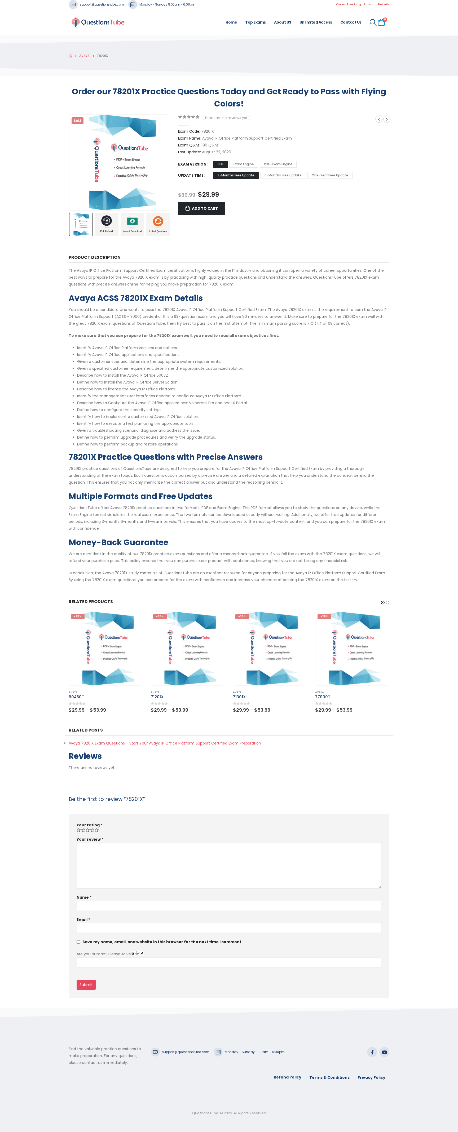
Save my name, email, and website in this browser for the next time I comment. (162, 941)
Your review (90, 839)
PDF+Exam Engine (278, 164)
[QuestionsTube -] (98, 22)
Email (83, 919)
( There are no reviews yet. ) (226, 117)
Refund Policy (287, 1077)
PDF (220, 164)
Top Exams (255, 22)
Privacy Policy (371, 1077)
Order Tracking (348, 4)
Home (231, 22)
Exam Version (192, 164)
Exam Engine (244, 164)
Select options (134, 620)
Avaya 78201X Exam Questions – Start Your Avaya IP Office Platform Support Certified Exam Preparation (165, 743)
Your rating (89, 825)
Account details (376, 4)
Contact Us (351, 22)
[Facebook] (372, 1052)
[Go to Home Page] (70, 55)
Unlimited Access (316, 22)
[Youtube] (384, 1052)
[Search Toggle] (373, 22)
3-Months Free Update (236, 175)
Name (84, 897)
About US (282, 22)
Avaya (73, 692)
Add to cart (205, 208)
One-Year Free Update (330, 175)
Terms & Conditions (329, 1077)
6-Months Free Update (283, 175)
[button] (70, 162)
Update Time (191, 175)
